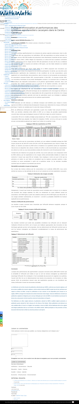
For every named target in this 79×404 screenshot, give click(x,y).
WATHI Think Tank (21, 395)
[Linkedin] (1, 318)
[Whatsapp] (1, 320)
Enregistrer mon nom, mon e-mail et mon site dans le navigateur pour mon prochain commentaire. (38, 358)
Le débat (5, 23)
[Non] (77, 402)
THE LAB (16, 399)
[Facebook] (1, 313)
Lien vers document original (19, 45)
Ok (73, 402)
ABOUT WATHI (17, 398)
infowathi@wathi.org (15, 390)
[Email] (1, 323)
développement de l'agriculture (13, 23)
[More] (1, 325)
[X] (1, 315)
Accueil (1, 23)
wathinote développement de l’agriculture (28, 23)
